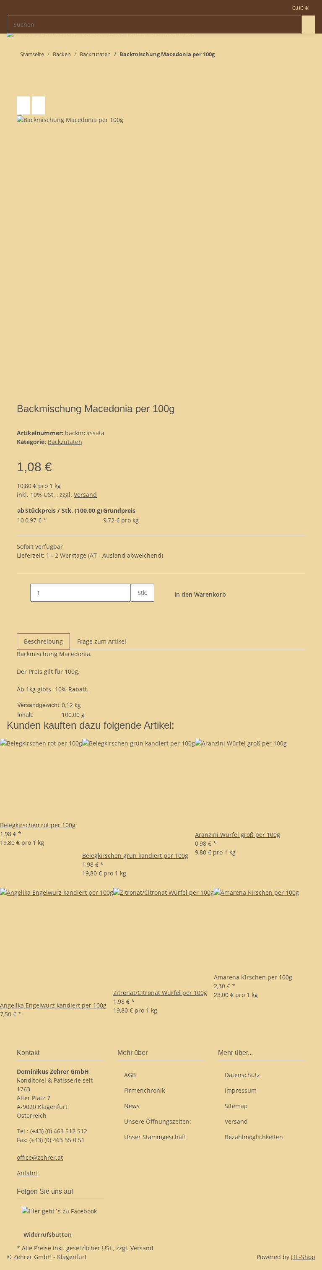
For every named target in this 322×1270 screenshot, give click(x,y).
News (132, 1106)
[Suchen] (308, 25)
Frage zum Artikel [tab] (101, 641)
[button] (263, 8)
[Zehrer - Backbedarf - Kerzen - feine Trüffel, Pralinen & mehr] (101, 35)
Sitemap (236, 1106)
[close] (23, 87)
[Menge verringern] (23, 593)
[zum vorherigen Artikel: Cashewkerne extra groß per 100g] (236, 56)
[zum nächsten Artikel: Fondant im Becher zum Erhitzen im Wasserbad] (221, 56)
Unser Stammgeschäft (155, 1137)
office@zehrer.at (40, 1157)
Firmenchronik (144, 1090)
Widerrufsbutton (47, 1235)
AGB (130, 1075)
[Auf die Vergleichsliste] (23, 105)
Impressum (241, 1090)
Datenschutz (242, 1075)
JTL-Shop (303, 1257)
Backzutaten (65, 442)
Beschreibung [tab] (43, 641)
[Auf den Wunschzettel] (38, 105)
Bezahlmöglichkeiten (254, 1137)
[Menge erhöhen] (137, 611)
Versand (85, 495)
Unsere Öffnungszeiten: (157, 1121)
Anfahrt (27, 1173)
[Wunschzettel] (277, 8)
